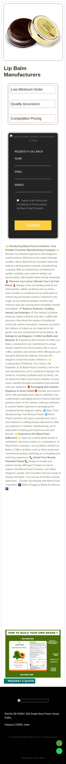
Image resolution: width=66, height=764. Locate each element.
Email (18, 171)
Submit (33, 225)
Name (18, 158)
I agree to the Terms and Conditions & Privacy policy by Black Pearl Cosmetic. (32, 204)
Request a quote (20, 681)
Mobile (19, 185)
